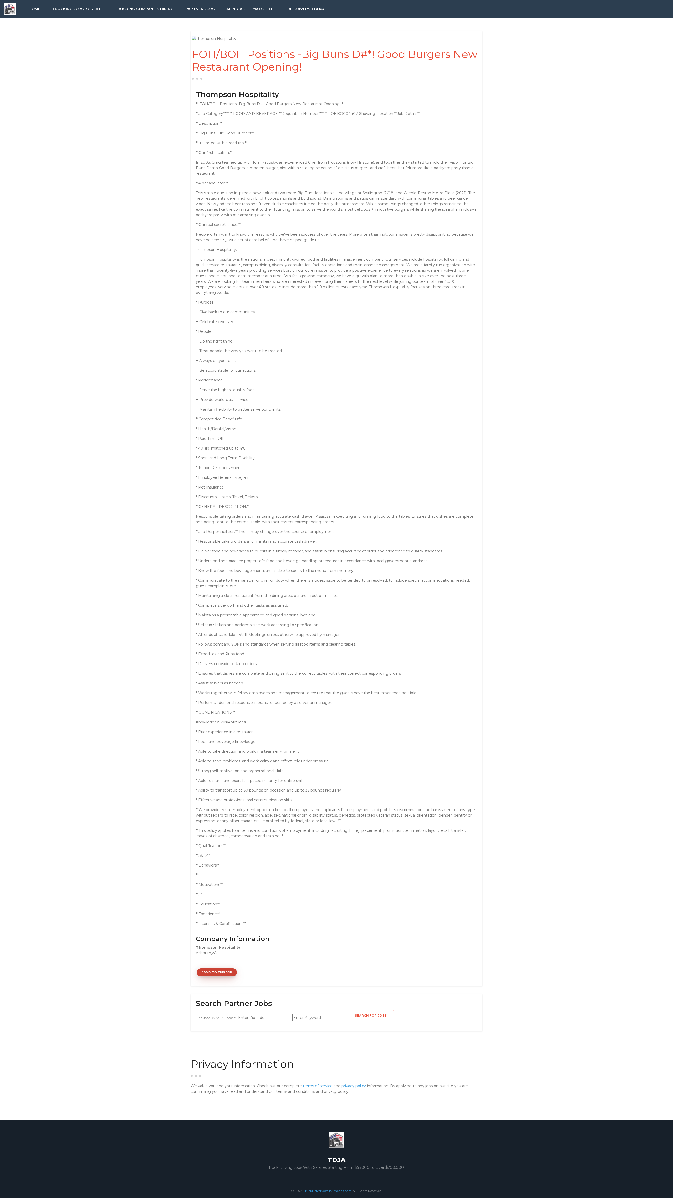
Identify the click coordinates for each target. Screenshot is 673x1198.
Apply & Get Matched (249, 9)
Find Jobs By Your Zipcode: (216, 1018)
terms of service (318, 1086)
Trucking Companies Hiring (144, 9)
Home (34, 9)
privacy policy (353, 1086)
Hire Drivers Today (304, 9)
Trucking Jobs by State (77, 9)
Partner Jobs (200, 9)
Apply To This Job (217, 972)
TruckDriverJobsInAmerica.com (327, 1191)
